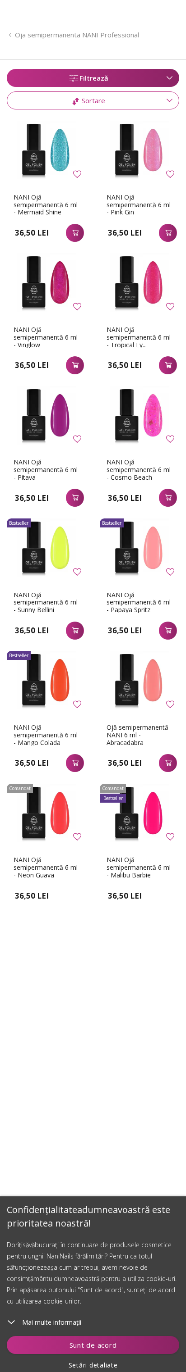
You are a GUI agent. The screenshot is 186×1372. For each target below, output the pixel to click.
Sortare (92, 100)
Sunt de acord (93, 1344)
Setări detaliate (93, 1365)
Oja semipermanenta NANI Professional (77, 35)
